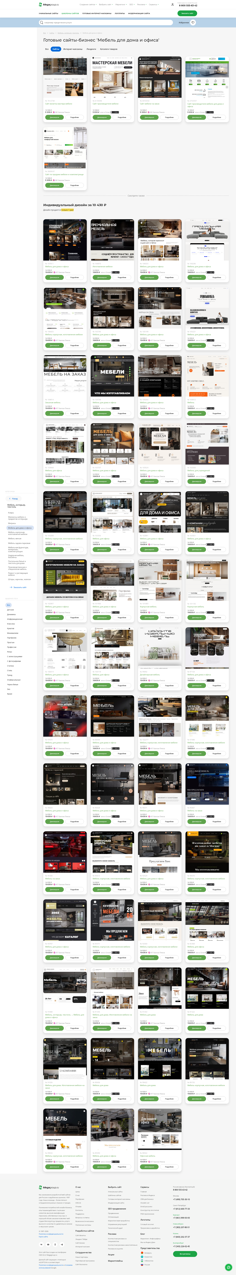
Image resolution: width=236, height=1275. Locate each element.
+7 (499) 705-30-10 (181, 1199)
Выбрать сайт (105, 4)
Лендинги (91, 49)
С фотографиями (14, 661)
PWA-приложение (147, 1214)
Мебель (190, 402)
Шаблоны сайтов (70, 13)
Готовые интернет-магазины (96, 13)
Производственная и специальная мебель (17, 568)
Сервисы (153, 4)
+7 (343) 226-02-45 (181, 1246)
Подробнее (74, 117)
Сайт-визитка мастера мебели (58, 103)
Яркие (9, 694)
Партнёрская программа (85, 1261)
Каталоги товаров (108, 49)
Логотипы (120, 13)
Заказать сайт (187, 13)
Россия (147, 1265)
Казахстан (148, 1257)
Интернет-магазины (73, 49)
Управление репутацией (117, 1224)
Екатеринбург (178, 1243)
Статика (10, 666)
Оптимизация (113, 1217)
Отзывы (78, 1206)
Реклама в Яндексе (147, 1195)
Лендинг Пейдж (81, 1239)
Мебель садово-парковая (19, 543)
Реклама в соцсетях (115, 1249)
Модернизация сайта (139, 13)
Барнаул (176, 1215)
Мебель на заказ (194, 810)
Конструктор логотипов (149, 1210)
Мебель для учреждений (198, 470)
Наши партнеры (81, 1257)
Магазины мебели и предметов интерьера (17, 518)
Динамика (11, 614)
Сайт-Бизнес (80, 1243)
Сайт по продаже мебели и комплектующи (64, 174)
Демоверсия (54, 117)
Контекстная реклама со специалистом (117, 1239)
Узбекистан (149, 1261)
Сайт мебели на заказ (149, 103)
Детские (10, 610)
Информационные (14, 619)
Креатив (10, 628)
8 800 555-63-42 (188, 5)
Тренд (9, 675)
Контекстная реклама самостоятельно (122, 1245)
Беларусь (148, 1253)
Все (8, 605)
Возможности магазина (84, 1221)
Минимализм (12, 633)
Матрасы (12, 523)
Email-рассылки (146, 1206)
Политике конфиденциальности (51, 1265)
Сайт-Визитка (80, 1235)
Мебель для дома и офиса (19, 528)
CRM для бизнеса (146, 1199)
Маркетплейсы (115, 1261)
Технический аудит (115, 1228)
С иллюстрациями (14, 656)
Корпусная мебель (148, 606)
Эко (8, 689)
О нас (77, 1195)
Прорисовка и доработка (150, 1228)
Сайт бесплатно (81, 1264)
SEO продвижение (117, 1208)
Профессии (11, 647)
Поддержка (79, 1214)
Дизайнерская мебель (150, 674)
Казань (175, 1233)
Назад (15, 498)
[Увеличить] (82, 87)
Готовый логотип (147, 1224)
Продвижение (113, 1213)
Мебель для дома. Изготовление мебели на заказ (112, 1015)
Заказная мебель (52, 402)
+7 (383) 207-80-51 (181, 1227)
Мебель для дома (148, 1014)
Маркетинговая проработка (119, 1221)
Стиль (9, 670)
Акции (111, 1254)
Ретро (9, 652)
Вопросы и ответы (82, 1217)
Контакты (79, 1210)
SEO (131, 4)
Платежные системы (83, 1225)
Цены (77, 1192)
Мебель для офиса (53, 470)
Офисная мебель (147, 1156)
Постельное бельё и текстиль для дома (17, 562)
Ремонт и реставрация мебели (18, 574)
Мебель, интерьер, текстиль (16, 506)
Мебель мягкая (14, 538)
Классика (11, 624)
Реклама (141, 4)
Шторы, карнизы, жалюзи (19, 579)
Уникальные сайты (48, 13)
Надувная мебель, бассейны (16, 556)
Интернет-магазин (82, 1246)
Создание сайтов (87, 4)
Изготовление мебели (103, 266)
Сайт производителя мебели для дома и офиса (205, 105)
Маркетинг (120, 4)
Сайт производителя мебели (105, 103)
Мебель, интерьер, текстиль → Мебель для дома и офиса (64, 1015)
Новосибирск (178, 1224)
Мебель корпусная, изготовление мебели (17, 533)
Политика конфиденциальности (51, 1234)
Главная (143, 1192)
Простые (10, 642)
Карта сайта (43, 1237)
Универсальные (13, 680)
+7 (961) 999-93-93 (181, 1217)
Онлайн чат (144, 1203)
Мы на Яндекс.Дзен (147, 1242)
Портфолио (11, 638)
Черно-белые (12, 684)
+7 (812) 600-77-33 (181, 1208)
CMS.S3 (78, 1203)
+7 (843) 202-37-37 (181, 1237)
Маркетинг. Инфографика (150, 1238)
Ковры (11, 512)
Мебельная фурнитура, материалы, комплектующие (18, 549)
